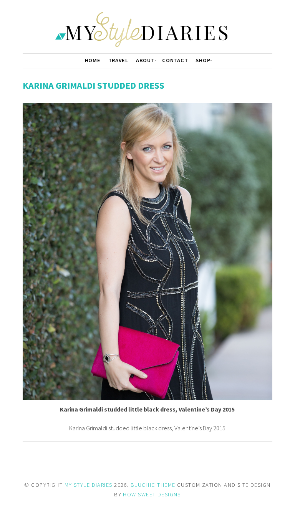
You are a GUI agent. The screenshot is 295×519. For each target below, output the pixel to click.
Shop (203, 60)
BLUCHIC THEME (153, 484)
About (145, 60)
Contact (175, 60)
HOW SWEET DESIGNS (152, 494)
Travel (118, 60)
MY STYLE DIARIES (89, 484)
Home (93, 60)
